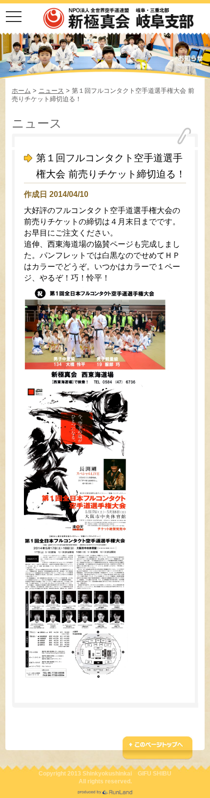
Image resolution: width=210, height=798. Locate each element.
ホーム (21, 90)
